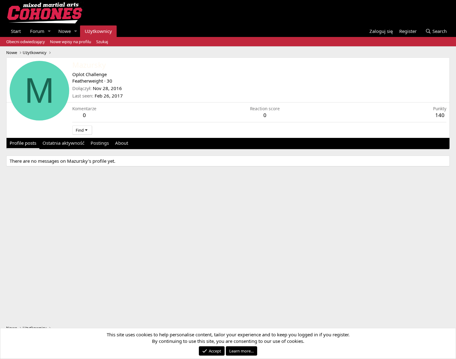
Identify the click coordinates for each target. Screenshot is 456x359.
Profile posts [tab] (23, 143)
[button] (49, 31)
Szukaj (102, 41)
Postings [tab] (100, 143)
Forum (37, 31)
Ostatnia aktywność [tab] (63, 143)
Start (16, 31)
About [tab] (121, 143)
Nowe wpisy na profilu (70, 41)
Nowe (64, 31)
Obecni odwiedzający (25, 41)
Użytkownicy (98, 31)
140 (440, 115)
